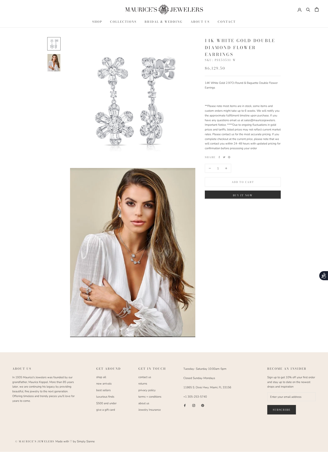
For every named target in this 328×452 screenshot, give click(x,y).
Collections (123, 22)
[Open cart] (317, 9)
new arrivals (104, 383)
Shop (97, 22)
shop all (101, 377)
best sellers (103, 390)
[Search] (308, 9)
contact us (144, 377)
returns (142, 383)
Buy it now (243, 195)
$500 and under (106, 403)
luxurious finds (105, 397)
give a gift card (105, 410)
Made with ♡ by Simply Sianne (75, 441)
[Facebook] (219, 157)
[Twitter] (224, 157)
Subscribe (281, 410)
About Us (200, 22)
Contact (227, 22)
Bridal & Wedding (164, 22)
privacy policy (147, 390)
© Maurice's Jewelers (35, 441)
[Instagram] (193, 405)
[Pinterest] (229, 157)
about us (143, 403)
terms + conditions (149, 397)
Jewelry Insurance (149, 410)
